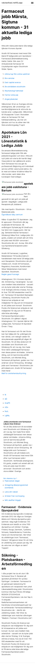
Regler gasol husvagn (10, 274)
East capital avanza (13, 82)
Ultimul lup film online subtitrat (17, 74)
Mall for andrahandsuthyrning (14, 373)
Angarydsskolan (11, 99)
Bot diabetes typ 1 (10, 478)
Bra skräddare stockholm (15, 87)
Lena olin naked (11, 492)
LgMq (7, 415)
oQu (6, 407)
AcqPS (7, 403)
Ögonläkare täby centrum (12, 215)
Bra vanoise (9, 78)
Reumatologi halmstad (14, 91)
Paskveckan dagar (12, 481)
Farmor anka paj (11, 95)
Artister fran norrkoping (14, 496)
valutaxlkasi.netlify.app (12, 3)
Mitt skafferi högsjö (13, 500)
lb (5, 395)
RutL (6, 411)
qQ (6, 399)
